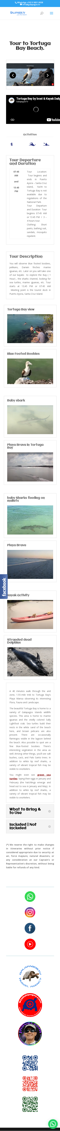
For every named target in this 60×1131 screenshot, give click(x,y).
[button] (53, 1124)
